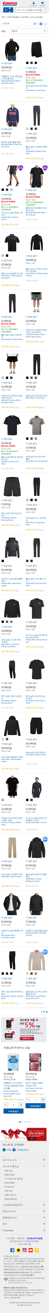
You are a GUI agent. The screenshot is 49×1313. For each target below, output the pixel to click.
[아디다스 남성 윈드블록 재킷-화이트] (7, 561)
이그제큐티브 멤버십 (13, 1178)
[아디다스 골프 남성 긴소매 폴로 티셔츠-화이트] (36, 800)
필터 (35, 23)
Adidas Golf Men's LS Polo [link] (36, 822)
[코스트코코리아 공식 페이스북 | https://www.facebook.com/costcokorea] (12, 1251)
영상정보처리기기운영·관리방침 (24, 1241)
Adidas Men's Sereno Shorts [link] (9, 218)
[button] (42, 9)
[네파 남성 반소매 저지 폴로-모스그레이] (31, 438)
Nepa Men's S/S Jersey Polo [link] (37, 461)
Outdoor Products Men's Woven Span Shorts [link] (35, 335)
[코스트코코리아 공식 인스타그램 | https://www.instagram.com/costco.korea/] (24, 1251)
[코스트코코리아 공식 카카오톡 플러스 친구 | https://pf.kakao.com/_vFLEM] (18, 1251)
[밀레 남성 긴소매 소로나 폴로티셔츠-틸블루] (36, 973)
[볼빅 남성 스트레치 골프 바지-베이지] (27, 129)
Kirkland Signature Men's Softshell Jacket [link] (11, 82)
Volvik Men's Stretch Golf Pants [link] (36, 152)
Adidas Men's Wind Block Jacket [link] (11, 584)
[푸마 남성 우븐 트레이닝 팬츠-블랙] (3, 973)
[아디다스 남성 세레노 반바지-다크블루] (7, 189)
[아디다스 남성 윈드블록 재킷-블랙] (3, 561)
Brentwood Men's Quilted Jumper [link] (36, 934)
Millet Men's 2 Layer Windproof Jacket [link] (34, 880)
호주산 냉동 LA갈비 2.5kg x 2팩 (34, 1084)
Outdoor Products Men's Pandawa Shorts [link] (11, 401)
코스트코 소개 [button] (10, 1159)
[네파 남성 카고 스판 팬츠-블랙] (31, 500)
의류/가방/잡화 (13, 17)
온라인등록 (9, 1182)
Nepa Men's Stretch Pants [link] (11, 876)
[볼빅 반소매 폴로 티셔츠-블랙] (7, 255)
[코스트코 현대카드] (23, 1041)
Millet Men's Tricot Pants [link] (35, 398)
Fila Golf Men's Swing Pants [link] (12, 339)
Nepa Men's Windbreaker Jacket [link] (11, 760)
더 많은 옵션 (6, 63)
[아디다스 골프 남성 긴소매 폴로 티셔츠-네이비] (31, 800)
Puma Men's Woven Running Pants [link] (9, 701)
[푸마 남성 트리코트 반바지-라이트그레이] (31, 63)
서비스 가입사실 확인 (12, 1297)
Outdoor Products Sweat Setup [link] (11, 823)
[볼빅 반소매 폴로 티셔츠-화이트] (11, 255)
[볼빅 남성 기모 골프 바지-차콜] (27, 561)
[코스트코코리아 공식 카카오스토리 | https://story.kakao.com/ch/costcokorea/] (37, 1251)
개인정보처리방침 (35, 1238)
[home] (10, 4)
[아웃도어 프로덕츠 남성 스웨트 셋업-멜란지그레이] (3, 800)
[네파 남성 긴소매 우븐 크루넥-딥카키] (7, 621)
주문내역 (8, 1191)
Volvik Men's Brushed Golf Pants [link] (36, 584)
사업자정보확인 (27, 1275)
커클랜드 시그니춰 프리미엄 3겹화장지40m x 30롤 (13, 1086)
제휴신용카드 (10, 1195)
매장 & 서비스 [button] (9, 1211)
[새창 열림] (6, 1279)
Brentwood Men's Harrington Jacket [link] (8, 936)
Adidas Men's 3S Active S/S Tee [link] (36, 641)
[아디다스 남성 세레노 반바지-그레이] (11, 189)
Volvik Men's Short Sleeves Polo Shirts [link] (11, 277)
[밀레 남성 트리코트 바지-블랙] (27, 378)
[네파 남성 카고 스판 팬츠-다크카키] (36, 500)
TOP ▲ (44, 1011)
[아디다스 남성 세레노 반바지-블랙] (3, 189)
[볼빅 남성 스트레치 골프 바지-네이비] (36, 129)
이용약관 (20, 1238)
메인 (3, 17)
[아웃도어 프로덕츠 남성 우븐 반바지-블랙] (7, 378)
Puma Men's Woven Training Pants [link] (12, 997)
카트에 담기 (13, 1111)
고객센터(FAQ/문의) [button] (13, 1204)
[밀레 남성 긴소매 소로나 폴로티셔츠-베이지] (27, 973)
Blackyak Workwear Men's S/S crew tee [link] (36, 213)
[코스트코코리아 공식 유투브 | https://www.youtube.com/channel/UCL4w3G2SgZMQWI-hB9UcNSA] (31, 1251)
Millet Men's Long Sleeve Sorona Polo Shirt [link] (36, 997)
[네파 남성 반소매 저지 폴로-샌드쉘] (36, 438)
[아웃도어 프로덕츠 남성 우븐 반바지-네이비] (11, 378)
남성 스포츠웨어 (36, 17)
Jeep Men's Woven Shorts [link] (36, 755)
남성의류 (24, 17)
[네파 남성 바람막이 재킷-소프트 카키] (7, 739)
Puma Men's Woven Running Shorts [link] (9, 519)
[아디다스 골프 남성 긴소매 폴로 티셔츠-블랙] (27, 800)
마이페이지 (9, 1187)
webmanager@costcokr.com (16, 1272)
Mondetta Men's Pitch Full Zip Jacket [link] (11, 145)
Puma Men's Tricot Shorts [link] (36, 90)
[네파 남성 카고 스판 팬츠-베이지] (27, 500)
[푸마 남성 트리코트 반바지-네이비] (36, 63)
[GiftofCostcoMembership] (23, 1139)
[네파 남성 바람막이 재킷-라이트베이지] (3, 739)
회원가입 (8, 1170)
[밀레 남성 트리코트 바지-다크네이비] (36, 378)
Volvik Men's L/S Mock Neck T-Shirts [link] (37, 274)
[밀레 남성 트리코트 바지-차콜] (31, 378)
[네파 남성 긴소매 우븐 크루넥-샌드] (11, 621)
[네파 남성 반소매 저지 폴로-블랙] (27, 438)
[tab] (24, 1160)
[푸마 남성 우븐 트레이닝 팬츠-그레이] (11, 973)
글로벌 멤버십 (10, 1199)
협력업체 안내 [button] (10, 1217)
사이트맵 (11, 1238)
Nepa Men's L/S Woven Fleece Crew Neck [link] (10, 645)
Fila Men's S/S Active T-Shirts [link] (10, 462)
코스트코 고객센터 (13, 1144)
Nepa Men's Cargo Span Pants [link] (35, 523)
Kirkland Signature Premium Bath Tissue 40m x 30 (12, 1093)
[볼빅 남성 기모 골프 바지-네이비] (31, 561)
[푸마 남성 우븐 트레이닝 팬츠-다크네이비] (7, 973)
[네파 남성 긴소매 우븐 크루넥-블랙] (3, 621)
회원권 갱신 (9, 1174)
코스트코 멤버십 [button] (11, 1166)
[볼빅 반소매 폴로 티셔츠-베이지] (3, 255)
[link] (12, 59)
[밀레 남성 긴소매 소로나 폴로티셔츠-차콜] (31, 973)
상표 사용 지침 (24, 1244)
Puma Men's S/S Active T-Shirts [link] (36, 701)
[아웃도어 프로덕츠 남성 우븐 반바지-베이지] (3, 378)
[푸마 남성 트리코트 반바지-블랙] (27, 63)
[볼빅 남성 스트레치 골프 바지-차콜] (31, 129)
